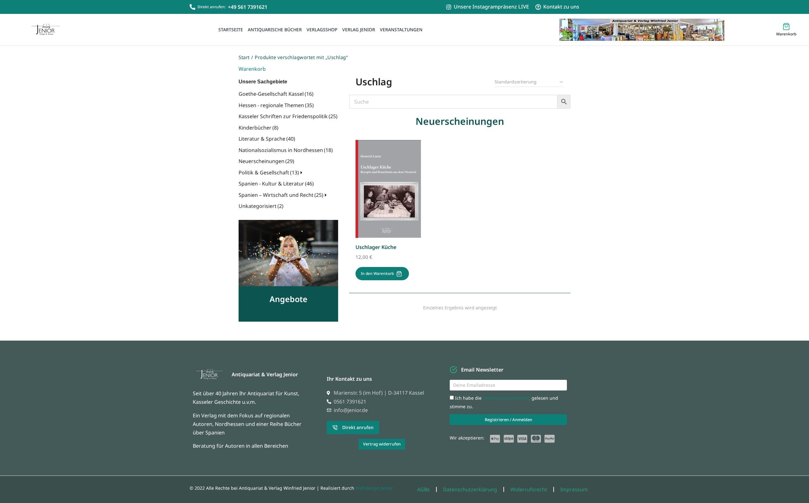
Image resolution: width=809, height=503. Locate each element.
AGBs (423, 489)
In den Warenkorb (377, 273)
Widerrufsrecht (528, 489)
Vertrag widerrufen (382, 444)
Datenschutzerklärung (507, 398)
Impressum (574, 489)
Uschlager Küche (376, 247)
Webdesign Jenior (374, 488)
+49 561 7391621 (247, 6)
